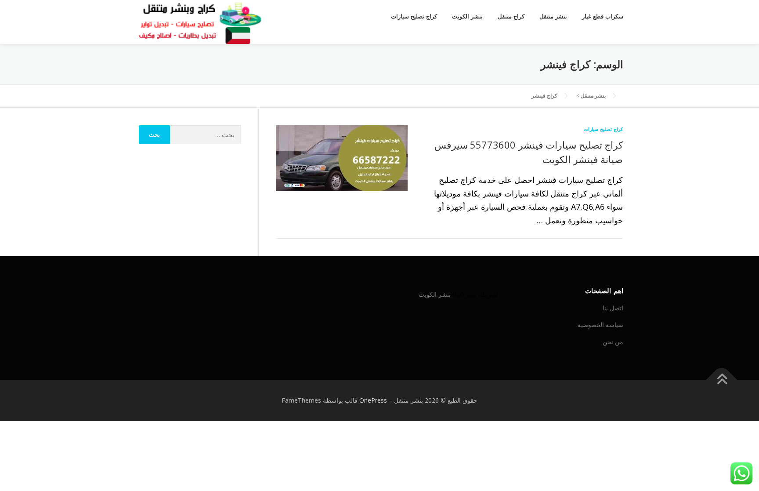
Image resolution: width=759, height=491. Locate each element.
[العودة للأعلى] (721, 380)
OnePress (373, 400)
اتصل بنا (613, 308)
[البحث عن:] (206, 134)
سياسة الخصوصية (600, 324)
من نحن (613, 342)
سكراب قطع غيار (602, 16)
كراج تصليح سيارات (414, 16)
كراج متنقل (511, 16)
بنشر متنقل (553, 16)
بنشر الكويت (467, 16)
